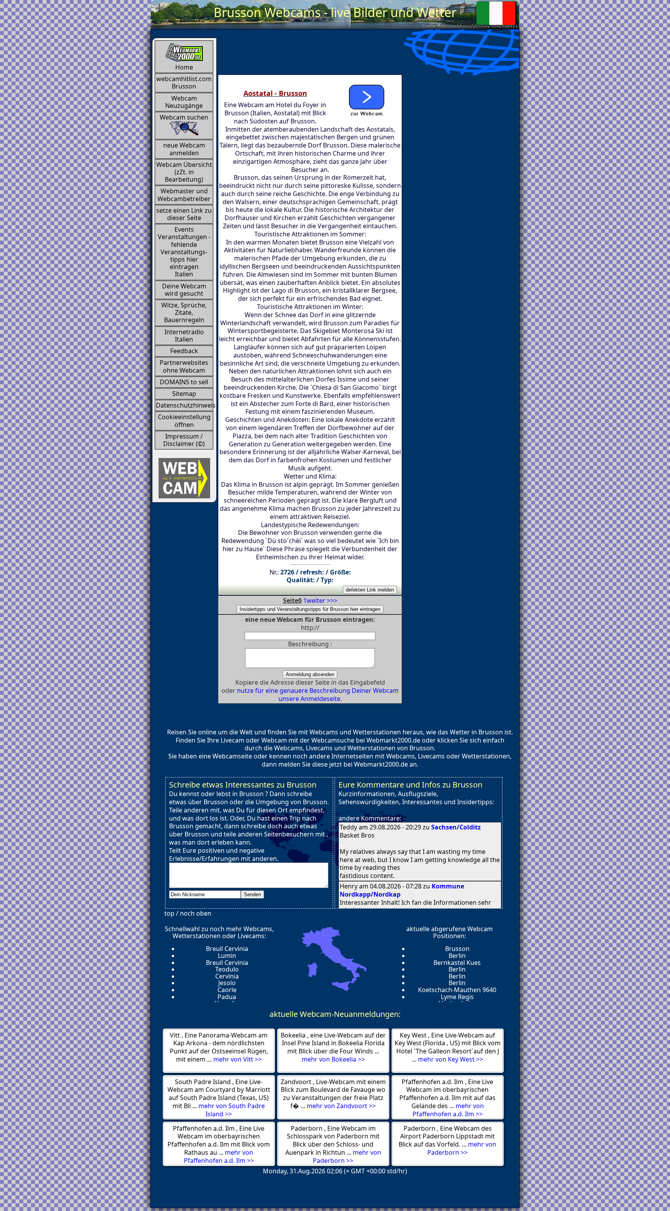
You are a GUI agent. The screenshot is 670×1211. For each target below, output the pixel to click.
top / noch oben (187, 913)
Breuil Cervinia (227, 948)
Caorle (227, 989)
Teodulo (227, 969)
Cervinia (227, 976)
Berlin (457, 955)
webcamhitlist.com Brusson (184, 82)
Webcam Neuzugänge (184, 102)
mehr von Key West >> (450, 1059)
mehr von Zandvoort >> (341, 1106)
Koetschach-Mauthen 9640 (457, 989)
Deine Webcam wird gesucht (184, 290)
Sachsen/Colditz (456, 827)
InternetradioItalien (184, 336)
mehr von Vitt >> (237, 1059)
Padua (227, 996)
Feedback (184, 351)
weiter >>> (322, 600)
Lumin (227, 955)
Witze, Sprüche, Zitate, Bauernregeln (184, 312)
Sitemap (184, 393)
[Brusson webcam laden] (366, 98)
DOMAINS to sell (184, 382)
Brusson (457, 948)
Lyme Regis (457, 996)
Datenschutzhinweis (184, 405)
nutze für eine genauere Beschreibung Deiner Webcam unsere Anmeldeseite (318, 694)
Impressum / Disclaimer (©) (184, 440)
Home (184, 67)
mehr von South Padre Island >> (232, 1110)
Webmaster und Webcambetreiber (184, 195)
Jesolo (227, 983)
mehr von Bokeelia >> (333, 1059)
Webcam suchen (184, 117)
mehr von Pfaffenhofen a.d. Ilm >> (448, 1110)
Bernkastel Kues (457, 962)
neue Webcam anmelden (184, 149)
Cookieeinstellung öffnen (184, 421)
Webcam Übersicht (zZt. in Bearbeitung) (184, 172)
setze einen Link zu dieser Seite (184, 214)
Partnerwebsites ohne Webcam (184, 366)
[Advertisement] (359, 55)
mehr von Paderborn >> (347, 1156)
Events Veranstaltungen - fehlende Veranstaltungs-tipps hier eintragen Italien (184, 251)
